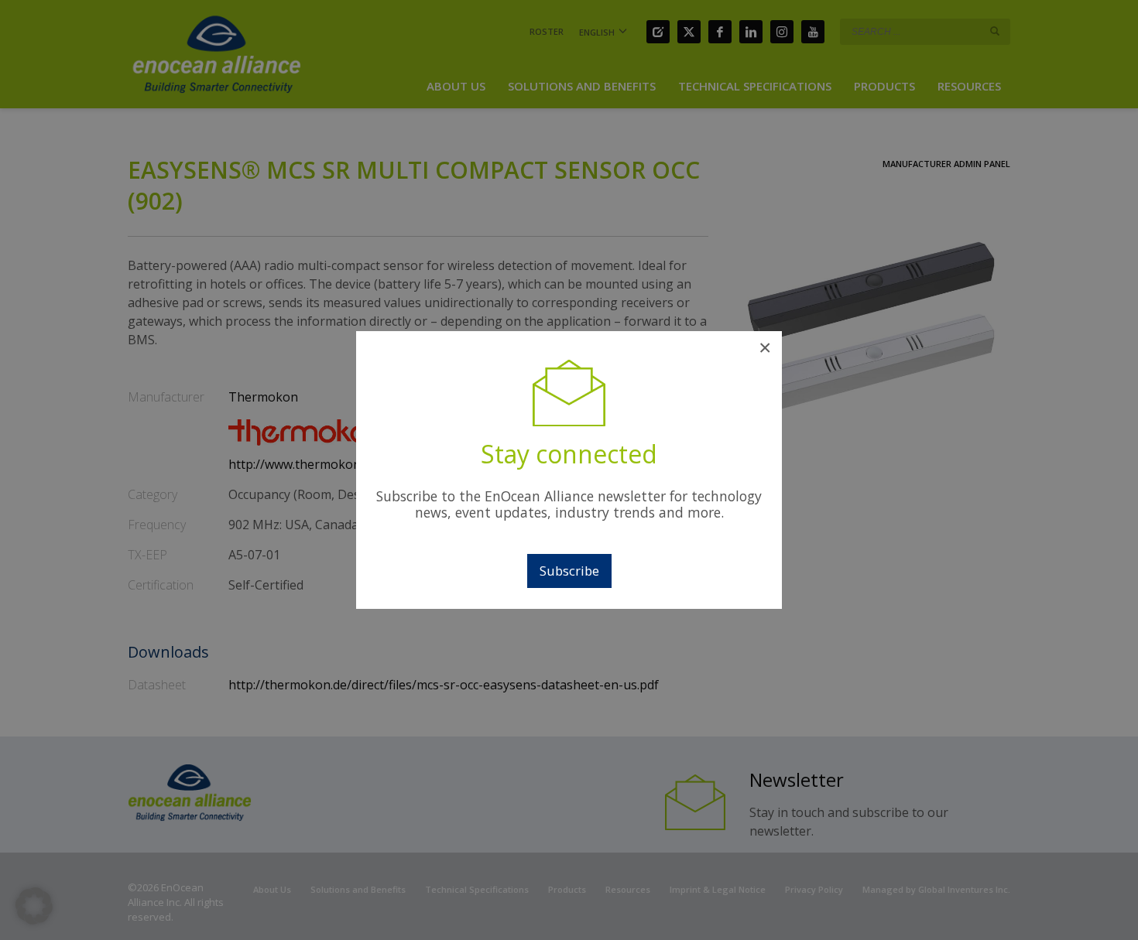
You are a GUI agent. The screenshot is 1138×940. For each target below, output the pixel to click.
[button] (34, 906)
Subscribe (569, 570)
